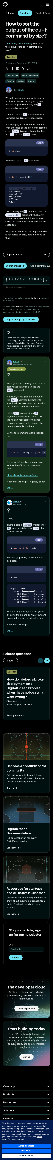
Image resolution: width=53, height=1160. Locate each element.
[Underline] (12, 279)
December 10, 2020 (22, 364)
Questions (25, 13)
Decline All (26, 1151)
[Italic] (9, 279)
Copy (40, 143)
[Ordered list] (38, 279)
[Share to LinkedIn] (18, 68)
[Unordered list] (35, 279)
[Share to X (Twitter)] (7, 68)
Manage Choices (27, 1156)
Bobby (21, 90)
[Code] (9, 281)
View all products (26, 1008)
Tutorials (9, 13)
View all (11, 660)
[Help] (46, 281)
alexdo (16, 501)
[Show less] (45, 362)
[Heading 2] (29, 279)
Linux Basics (24, 43)
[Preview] (43, 281)
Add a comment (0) (40, 265)
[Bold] (7, 279)
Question (11, 57)
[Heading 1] (27, 279)
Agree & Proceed (26, 1146)
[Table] (7, 281)
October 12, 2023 (21, 504)
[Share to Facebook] (12, 68)
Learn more (13, 847)
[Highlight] (24, 279)
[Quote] (41, 279)
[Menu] (47, 4)
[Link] (18, 279)
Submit (15, 957)
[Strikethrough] (15, 279)
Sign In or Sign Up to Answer (21, 319)
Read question (14, 715)
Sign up (26, 1057)
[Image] (21, 279)
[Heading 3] (32, 279)
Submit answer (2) (15, 265)
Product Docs (43, 13)
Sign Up (11, 788)
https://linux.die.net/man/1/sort (22, 475)
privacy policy (23, 1126)
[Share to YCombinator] (23, 68)
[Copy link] (28, 68)
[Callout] (44, 279)
